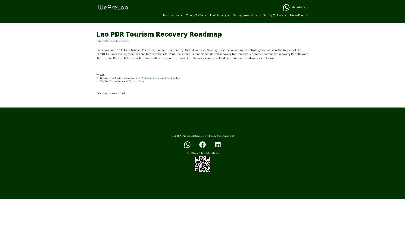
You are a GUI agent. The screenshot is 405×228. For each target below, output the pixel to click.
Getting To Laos (273, 15)
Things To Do (194, 15)
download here (221, 58)
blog (102, 74)
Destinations (171, 15)
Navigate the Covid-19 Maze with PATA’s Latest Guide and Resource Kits (140, 78)
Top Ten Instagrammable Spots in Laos (122, 81)
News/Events (298, 15)
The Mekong (218, 15)
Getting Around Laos (246, 15)
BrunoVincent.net (225, 136)
